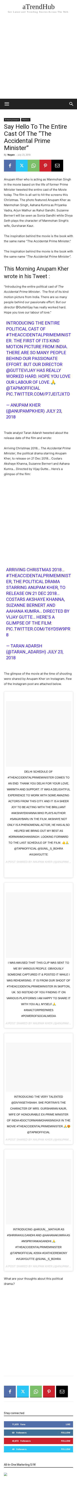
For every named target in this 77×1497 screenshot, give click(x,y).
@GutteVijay (21, 370)
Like (68, 1424)
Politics (25, 119)
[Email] (57, 166)
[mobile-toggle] (6, 104)
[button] (71, 104)
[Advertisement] (38, 58)
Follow (65, 1432)
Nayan (11, 154)
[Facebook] (10, 166)
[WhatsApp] (33, 166)
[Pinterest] (45, 166)
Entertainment (12, 119)
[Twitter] (22, 166)
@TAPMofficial (23, 388)
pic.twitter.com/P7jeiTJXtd (38, 394)
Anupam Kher (43, 861)
